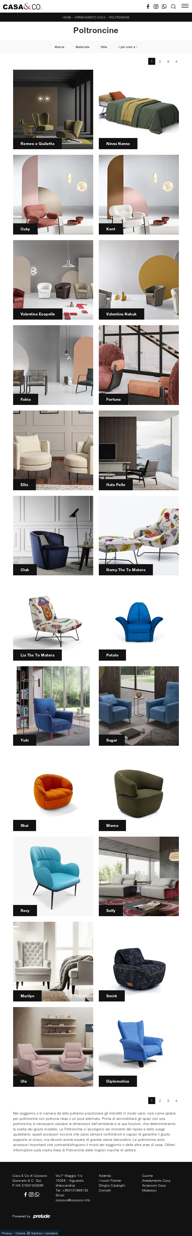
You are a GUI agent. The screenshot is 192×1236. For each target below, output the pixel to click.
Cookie (20, 1233)
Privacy (7, 1233)
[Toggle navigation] (184, 6)
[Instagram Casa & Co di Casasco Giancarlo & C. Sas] (158, 6)
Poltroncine (119, 17)
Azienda (105, 1175)
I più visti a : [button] (127, 47)
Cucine (147, 1175)
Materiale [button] (83, 47)
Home (67, 17)
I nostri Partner (110, 1180)
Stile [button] (104, 47)
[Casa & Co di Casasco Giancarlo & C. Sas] (22, 6)
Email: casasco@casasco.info (73, 1197)
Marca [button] (59, 47)
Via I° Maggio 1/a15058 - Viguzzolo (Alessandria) (70, 1180)
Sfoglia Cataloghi (112, 1185)
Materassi (149, 1190)
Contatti (105, 1190)
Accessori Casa (154, 1185)
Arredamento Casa (90, 17)
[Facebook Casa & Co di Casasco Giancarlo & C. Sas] (150, 6)
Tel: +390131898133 (72, 1190)
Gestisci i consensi (44, 1233)
